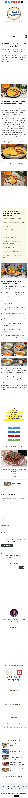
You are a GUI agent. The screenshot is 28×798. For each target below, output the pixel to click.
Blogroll (13, 788)
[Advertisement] (14, 29)
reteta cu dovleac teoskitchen (14, 416)
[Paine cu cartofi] (7, 483)
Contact (20, 788)
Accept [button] (16, 796)
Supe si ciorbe (18, 51)
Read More (22, 796)
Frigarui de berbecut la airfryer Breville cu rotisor (17, 763)
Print (15, 439)
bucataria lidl (14, 410)
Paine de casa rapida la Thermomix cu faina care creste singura (16, 757)
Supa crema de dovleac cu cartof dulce (14, 420)
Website (3, 532)
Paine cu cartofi (16, 483)
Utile (18, 786)
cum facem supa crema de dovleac (14, 412)
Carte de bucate (11, 786)
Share (15, 431)
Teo (9, 49)
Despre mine (14, 627)
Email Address (5, 525)
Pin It (14, 435)
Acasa (3, 786)
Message (3, 504)
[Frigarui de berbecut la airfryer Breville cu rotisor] (14, 458)
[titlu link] (14, 675)
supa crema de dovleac (14, 418)
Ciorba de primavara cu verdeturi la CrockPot (16, 750)
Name (2, 518)
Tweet (15, 428)
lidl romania (14, 414)
